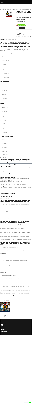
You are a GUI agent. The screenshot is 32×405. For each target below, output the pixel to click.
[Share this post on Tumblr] (23, 36)
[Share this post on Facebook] (17, 36)
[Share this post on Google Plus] (26, 36)
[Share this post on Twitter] (18, 36)
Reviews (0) (6, 39)
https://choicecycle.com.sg (5, 154)
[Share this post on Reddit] (20, 36)
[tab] (2, 39)
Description (2, 39)
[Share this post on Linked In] (21, 36)
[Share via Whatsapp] (29, 36)
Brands (10, 39)
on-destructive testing (21, 234)
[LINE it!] (27, 36)
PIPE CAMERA (3, 8)
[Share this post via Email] (30, 36)
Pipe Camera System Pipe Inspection (20, 34)
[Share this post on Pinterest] (24, 36)
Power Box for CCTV (9, 220)
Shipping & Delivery (14, 39)
